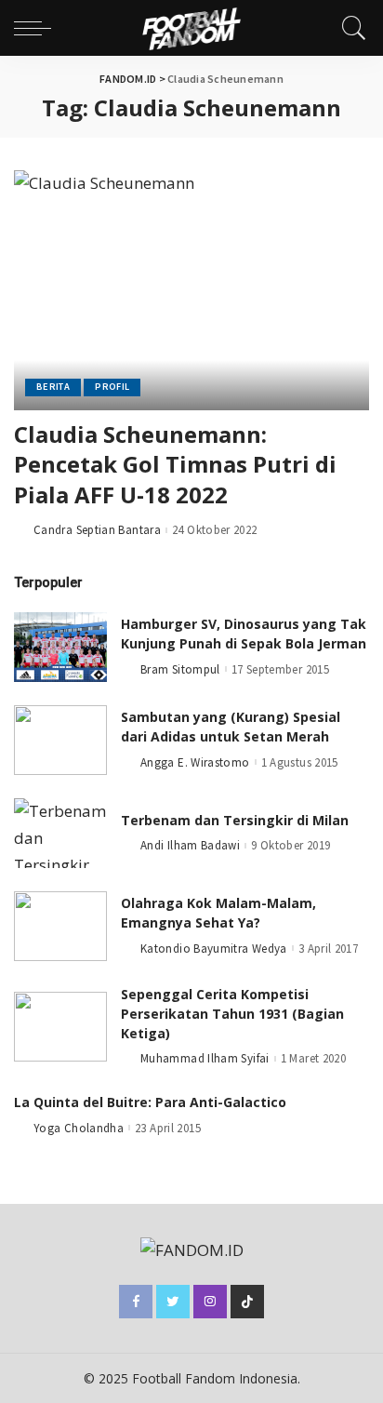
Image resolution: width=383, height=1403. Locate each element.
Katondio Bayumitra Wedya (213, 948)
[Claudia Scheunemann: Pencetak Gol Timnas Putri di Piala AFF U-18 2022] (191, 290)
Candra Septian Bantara (97, 530)
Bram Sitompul (180, 669)
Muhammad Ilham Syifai (205, 1058)
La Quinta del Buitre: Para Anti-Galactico (150, 1102)
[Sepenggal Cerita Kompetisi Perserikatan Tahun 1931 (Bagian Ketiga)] (60, 1027)
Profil (112, 387)
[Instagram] (210, 1301)
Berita (53, 387)
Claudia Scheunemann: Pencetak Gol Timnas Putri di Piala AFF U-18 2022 (175, 464)
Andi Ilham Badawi (190, 845)
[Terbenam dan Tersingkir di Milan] (60, 833)
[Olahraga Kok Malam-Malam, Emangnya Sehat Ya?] (60, 926)
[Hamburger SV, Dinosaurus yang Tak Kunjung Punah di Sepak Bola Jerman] (60, 647)
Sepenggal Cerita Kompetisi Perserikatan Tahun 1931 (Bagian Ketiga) (232, 1013)
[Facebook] (135, 1301)
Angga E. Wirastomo (195, 762)
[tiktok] (247, 1301)
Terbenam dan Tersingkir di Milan (235, 820)
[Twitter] (173, 1301)
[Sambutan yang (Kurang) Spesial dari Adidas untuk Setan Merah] (60, 740)
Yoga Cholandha (78, 1128)
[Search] (349, 28)
